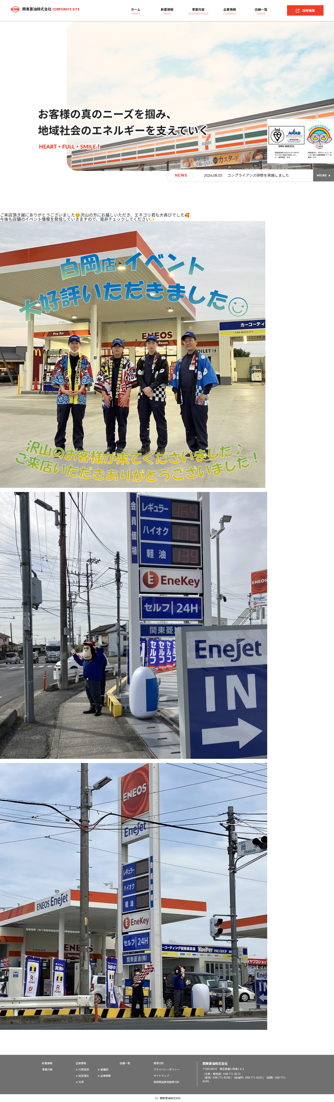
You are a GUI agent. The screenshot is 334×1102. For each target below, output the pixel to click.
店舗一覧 (261, 11)
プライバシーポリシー (166, 1069)
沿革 (81, 1082)
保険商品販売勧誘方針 (166, 1082)
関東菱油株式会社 (51, 8)
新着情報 (167, 11)
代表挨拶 (84, 1069)
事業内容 (198, 11)
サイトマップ (161, 1076)
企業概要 (105, 1076)
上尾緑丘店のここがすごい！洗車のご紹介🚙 (247, 175)
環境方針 (158, 1063)
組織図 (104, 1069)
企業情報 (229, 11)
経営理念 (84, 1076)
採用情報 (308, 10)
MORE (322, 175)
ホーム (135, 11)
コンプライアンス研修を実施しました (128, 175)
